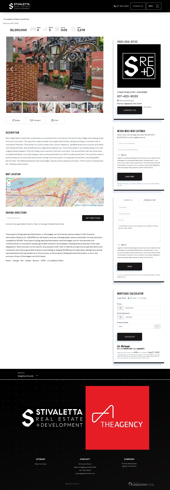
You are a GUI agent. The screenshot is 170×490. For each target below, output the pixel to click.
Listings (15, 260)
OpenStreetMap (89, 205)
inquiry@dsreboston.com (85, 473)
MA (22, 260)
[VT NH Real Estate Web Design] (141, 484)
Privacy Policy (148, 167)
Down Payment (123, 313)
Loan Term (121, 298)
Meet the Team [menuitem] (40, 464)
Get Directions (93, 218)
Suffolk (28, 260)
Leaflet (77, 205)
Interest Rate (122, 322)
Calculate (130, 336)
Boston (36, 260)
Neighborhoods (25, 376)
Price (119, 304)
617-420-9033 (122, 6)
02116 (43, 260)
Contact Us (138, 6)
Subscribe (129, 176)
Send (129, 266)
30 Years (133, 298)
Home (8, 260)
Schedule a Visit (150, 200)
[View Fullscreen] (9, 189)
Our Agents (147, 107)
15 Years (143, 298)
